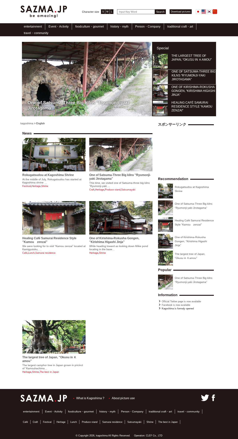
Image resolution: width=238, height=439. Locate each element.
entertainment (33, 26)
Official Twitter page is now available (181, 301)
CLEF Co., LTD (154, 435)
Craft (91, 189)
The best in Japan (49, 372)
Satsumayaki (128, 189)
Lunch (31, 252)
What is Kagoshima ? (90, 398)
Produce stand (112, 189)
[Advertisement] (87, 290)
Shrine (44, 186)
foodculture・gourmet (89, 26)
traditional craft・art (180, 26)
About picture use (123, 398)
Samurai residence (45, 252)
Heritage (36, 186)
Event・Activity (59, 26)
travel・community (36, 33)
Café (24, 252)
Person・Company (147, 26)
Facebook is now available (176, 305)
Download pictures (181, 11)
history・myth (119, 26)
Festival (26, 186)
